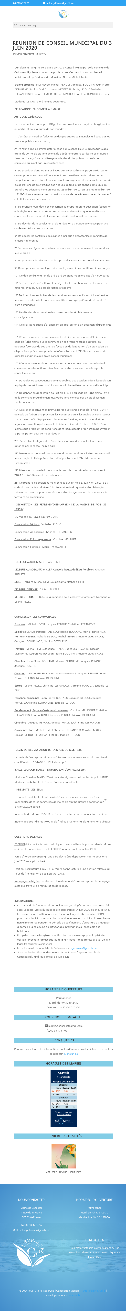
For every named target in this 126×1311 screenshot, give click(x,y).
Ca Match (74, 1295)
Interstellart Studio (94, 1290)
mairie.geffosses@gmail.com (65, 1026)
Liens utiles (71, 1053)
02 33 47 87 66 (22, 3)
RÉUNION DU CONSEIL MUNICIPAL (30, 54)
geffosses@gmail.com (84, 948)
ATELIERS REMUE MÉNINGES (63, 1172)
